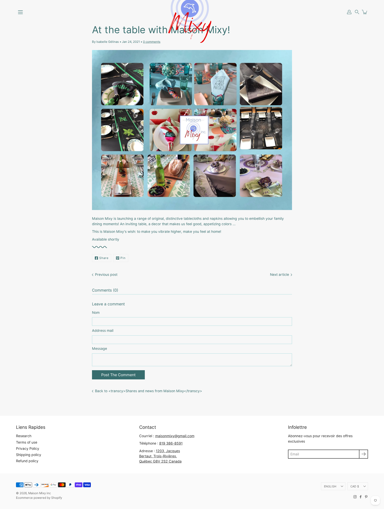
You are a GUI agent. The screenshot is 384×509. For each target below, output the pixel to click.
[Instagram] (355, 496)
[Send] (363, 454)
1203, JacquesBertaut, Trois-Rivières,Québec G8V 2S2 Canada (160, 456)
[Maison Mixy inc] (192, 12)
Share (104, 258)
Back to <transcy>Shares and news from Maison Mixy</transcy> (148, 391)
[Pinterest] (366, 496)
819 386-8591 (171, 443)
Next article (279, 274)
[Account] (349, 12)
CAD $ (354, 486)
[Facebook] (360, 496)
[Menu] (20, 12)
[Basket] (365, 12)
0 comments (151, 42)
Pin (123, 258)
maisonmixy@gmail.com (174, 436)
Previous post (106, 274)
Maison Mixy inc (39, 493)
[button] (357, 12)
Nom (96, 312)
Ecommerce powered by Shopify (39, 498)
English (330, 486)
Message (99, 348)
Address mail (102, 330)
